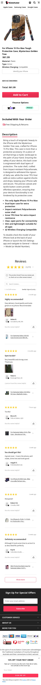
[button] (33, 267)
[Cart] (39, 1)
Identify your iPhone (20, 71)
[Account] (30, 1)
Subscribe (20, 609)
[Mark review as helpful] (33, 327)
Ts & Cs (24, 680)
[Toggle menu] (2, 2)
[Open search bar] (34, 1)
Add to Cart (20, 95)
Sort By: (24, 289)
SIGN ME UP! (20, 675)
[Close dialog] (39, 658)
